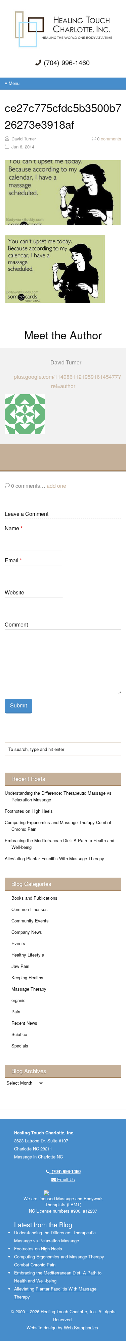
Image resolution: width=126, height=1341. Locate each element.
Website (14, 592)
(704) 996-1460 (65, 1171)
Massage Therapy (28, 989)
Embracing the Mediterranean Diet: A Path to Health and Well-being (59, 843)
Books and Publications (34, 898)
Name (14, 528)
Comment (16, 624)
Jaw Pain (20, 966)
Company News (26, 932)
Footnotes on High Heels (29, 811)
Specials (19, 1045)
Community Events (30, 920)
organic (18, 1000)
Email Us (65, 1179)
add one (56, 485)
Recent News (24, 1023)
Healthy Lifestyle (27, 955)
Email (13, 560)
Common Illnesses (29, 909)
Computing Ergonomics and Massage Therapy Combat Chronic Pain (58, 825)
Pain (15, 1011)
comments (109, 138)
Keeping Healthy (27, 977)
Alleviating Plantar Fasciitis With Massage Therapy (54, 858)
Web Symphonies (81, 1327)
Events (18, 943)
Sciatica (19, 1034)
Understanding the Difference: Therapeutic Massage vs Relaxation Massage (58, 796)
